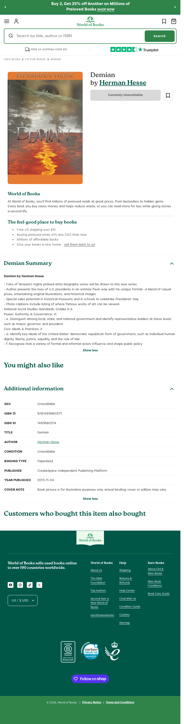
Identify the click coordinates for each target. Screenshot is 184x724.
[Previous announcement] (5, 7)
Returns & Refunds (125, 580)
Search (160, 36)
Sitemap (124, 622)
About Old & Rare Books (156, 571)
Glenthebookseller (102, 615)
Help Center (127, 590)
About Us (96, 570)
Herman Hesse (122, 84)
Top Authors (98, 590)
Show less (90, 350)
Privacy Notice (91, 702)
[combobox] (90, 36)
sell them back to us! (79, 244)
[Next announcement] (175, 7)
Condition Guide (129, 606)
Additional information (33, 389)
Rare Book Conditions (155, 583)
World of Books (68, 702)
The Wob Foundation (98, 580)
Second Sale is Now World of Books (100, 602)
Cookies (124, 614)
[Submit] (11, 36)
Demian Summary (28, 264)
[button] (7, 21)
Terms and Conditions (120, 702)
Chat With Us (127, 598)
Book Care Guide (159, 593)
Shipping (125, 570)
